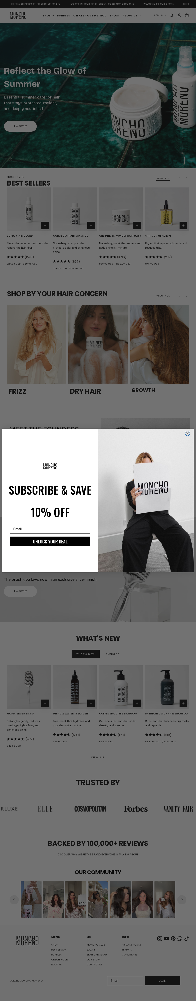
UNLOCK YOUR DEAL (50, 541)
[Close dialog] (187, 433)
